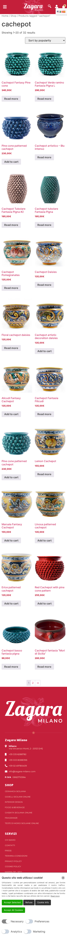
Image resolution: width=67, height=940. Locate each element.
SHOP (9, 785)
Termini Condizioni (16, 856)
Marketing (39, 931)
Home (5, 15)
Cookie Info (43, 902)
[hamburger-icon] (3, 7)
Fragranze (11, 818)
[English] (58, 11)
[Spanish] (64, 11)
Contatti (10, 845)
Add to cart (11, 161)
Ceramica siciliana (15, 791)
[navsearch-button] (49, 6)
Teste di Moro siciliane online (22, 823)
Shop (13, 15)
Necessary (17, 921)
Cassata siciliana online (18, 812)
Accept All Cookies (13, 910)
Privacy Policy (13, 861)
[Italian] (61, 11)
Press (8, 850)
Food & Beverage (15, 807)
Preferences (42, 921)
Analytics (16, 931)
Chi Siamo (10, 840)
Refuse (29, 902)
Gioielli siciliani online (18, 796)
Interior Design (14, 802)
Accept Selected (12, 902)
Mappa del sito (13, 872)
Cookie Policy (13, 866)
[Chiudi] (63, 878)
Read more (11, 98)
